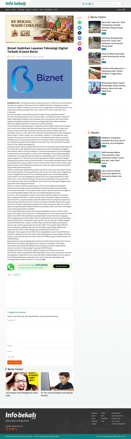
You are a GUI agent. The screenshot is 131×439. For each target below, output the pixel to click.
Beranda (94, 413)
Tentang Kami (116, 413)
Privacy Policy (116, 418)
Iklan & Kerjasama (117, 416)
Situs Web (10, 357)
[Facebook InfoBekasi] (90, 4)
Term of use (115, 421)
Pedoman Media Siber (118, 424)
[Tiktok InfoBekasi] (87, 4)
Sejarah (28, 10)
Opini (41, 10)
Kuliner (35, 10)
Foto (56, 10)
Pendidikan (49, 10)
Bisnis (14, 10)
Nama (10, 346)
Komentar (11, 320)
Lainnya (120, 10)
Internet (17, 275)
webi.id (123, 436)
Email (9, 351)
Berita (8, 10)
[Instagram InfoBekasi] (83, 4)
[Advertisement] (39, 292)
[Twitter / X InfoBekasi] (93, 4)
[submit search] (122, 4)
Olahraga (20, 10)
